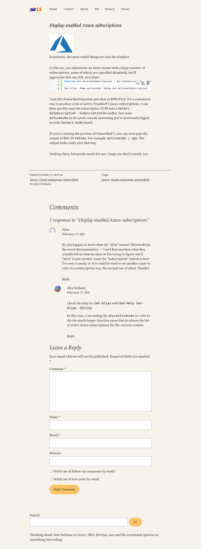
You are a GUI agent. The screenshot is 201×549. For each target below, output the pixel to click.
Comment (57, 369)
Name (54, 417)
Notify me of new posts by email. (76, 479)
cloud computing (122, 180)
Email (54, 435)
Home (53, 9)
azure (105, 180)
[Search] (135, 522)
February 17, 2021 (73, 234)
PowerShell (70, 180)
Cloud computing (50, 180)
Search (35, 515)
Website (55, 453)
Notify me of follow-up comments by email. (84, 471)
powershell (141, 180)
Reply (66, 279)
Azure (34, 180)
